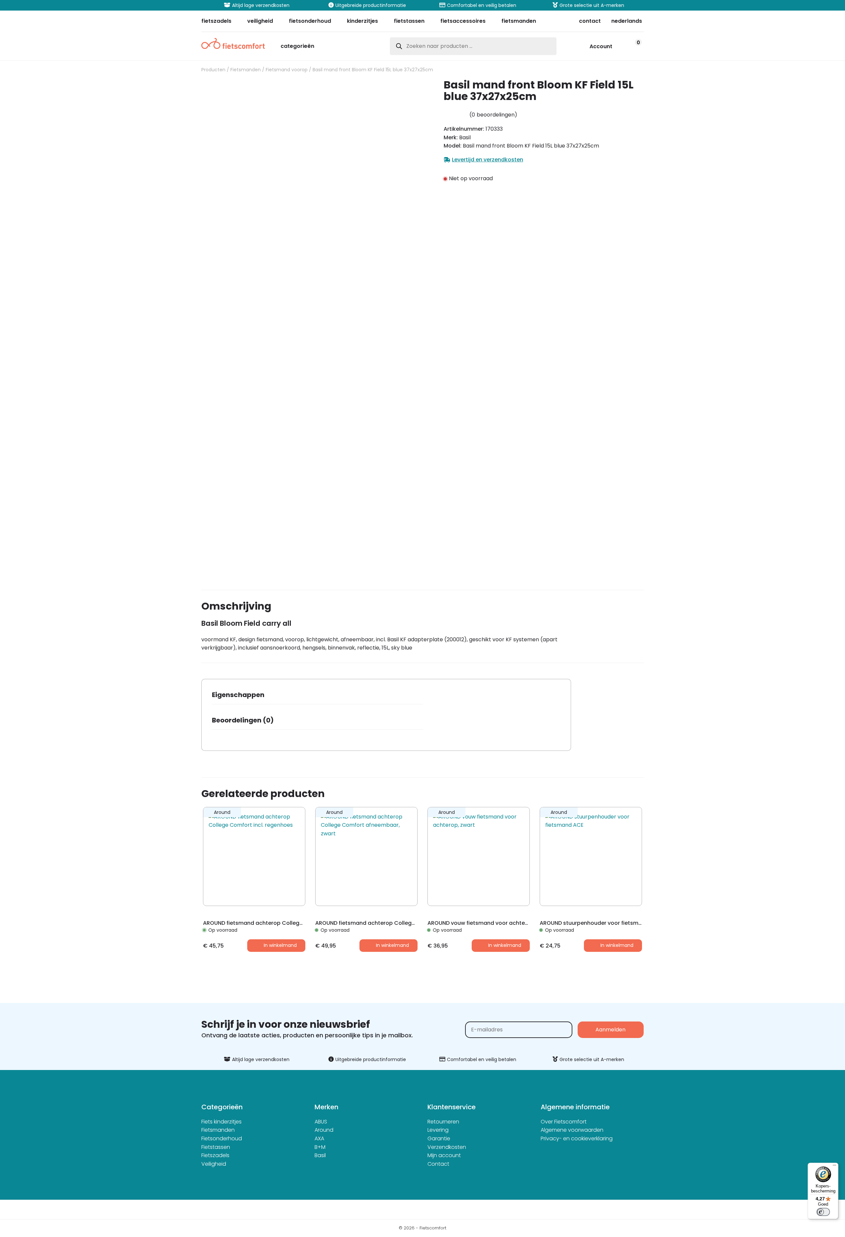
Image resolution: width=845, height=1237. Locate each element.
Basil (320, 1155)
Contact (438, 1164)
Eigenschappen (238, 694)
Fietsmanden (245, 69)
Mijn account (444, 1155)
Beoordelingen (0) (243, 720)
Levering (438, 1130)
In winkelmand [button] (280, 945)
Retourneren (443, 1121)
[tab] (317, 696)
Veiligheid (213, 1164)
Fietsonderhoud (221, 1138)
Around (324, 1130)
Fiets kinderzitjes (221, 1121)
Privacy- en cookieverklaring (577, 1138)
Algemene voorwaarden (572, 1130)
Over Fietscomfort (564, 1121)
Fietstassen (215, 1147)
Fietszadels (215, 1155)
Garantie (438, 1138)
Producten (213, 69)
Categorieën (297, 47)
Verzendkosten (446, 1147)
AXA (319, 1138)
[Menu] (834, 1167)
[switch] (823, 1212)
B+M (320, 1147)
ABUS (321, 1121)
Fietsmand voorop (287, 69)
